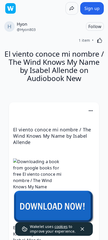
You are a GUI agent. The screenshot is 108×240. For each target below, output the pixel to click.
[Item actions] (91, 110)
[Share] (72, 8)
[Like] (99, 40)
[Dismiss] (82, 229)
